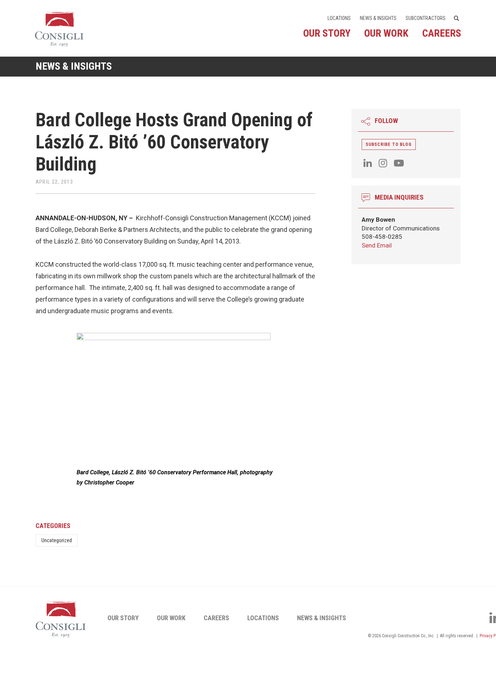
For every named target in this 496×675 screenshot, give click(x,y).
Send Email (377, 245)
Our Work (386, 33)
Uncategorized (56, 540)
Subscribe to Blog (389, 144)
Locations (339, 18)
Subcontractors (426, 18)
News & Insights (378, 18)
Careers (441, 33)
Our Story (326, 33)
